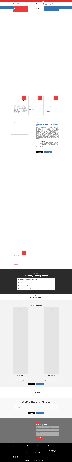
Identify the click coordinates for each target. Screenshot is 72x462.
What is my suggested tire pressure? (27, 288)
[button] (16, 114)
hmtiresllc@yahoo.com (53, 4)
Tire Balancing (48, 101)
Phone (44, 3)
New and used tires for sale (19, 101)
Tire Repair (16, 255)
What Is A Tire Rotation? (24, 282)
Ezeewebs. (45, 460)
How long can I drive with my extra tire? (28, 285)
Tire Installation (33, 101)
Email (51, 3)
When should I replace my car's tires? (28, 279)
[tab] (36, 279)
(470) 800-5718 (45, 4)
